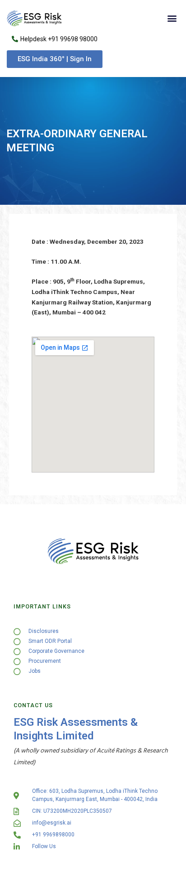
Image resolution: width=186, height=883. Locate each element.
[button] (171, 18)
